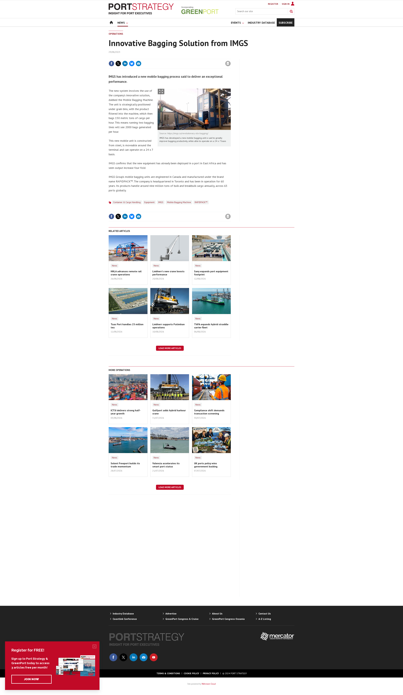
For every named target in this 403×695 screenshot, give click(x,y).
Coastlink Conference (125, 618)
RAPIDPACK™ (201, 202)
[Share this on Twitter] (118, 63)
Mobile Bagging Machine (179, 202)
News (114, 265)
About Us (217, 613)
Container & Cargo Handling (127, 202)
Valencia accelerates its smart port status (166, 465)
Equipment (149, 202)
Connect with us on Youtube (154, 657)
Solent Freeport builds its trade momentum (125, 465)
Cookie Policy (191, 673)
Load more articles (170, 348)
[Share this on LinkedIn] (125, 63)
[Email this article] (138, 63)
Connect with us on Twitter (123, 657)
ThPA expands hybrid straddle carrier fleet (211, 326)
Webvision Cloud (209, 684)
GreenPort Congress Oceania (228, 618)
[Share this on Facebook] (111, 63)
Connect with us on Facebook (113, 657)
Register (273, 4)
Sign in (191, 57)
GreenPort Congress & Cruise (182, 618)
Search (291, 11)
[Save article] (228, 63)
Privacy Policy (211, 673)
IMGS (160, 202)
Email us (143, 657)
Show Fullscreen (161, 91)
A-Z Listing (264, 618)
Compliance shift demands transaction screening (209, 412)
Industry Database (123, 613)
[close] (230, 57)
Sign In (285, 4)
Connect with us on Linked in (133, 657)
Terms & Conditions (168, 673)
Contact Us (264, 613)
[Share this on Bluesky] (132, 63)
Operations (116, 33)
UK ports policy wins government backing (205, 465)
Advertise (170, 613)
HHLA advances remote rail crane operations (126, 273)
